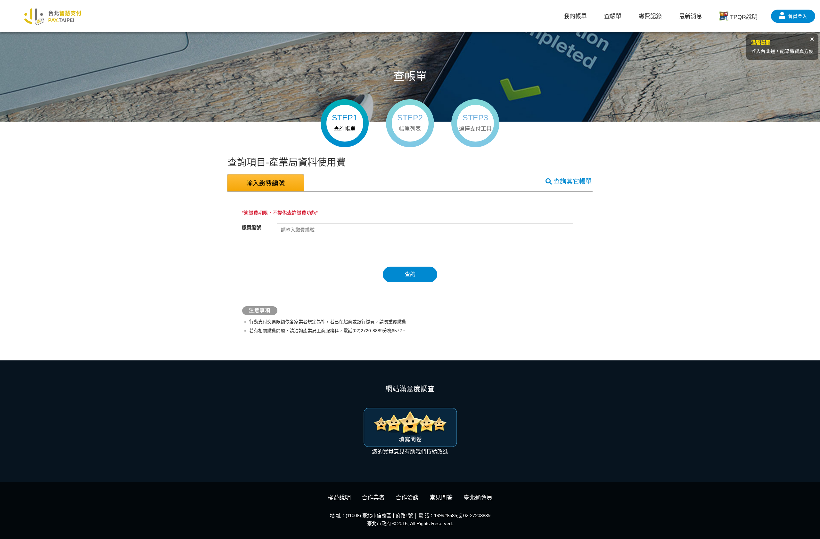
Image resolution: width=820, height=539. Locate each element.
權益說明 (339, 498)
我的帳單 (575, 16)
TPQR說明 (744, 17)
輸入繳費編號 (265, 183)
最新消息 (690, 16)
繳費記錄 (650, 16)
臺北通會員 (477, 498)
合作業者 (373, 498)
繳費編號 (251, 227)
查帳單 (612, 16)
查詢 (410, 274)
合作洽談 (407, 498)
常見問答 (441, 498)
